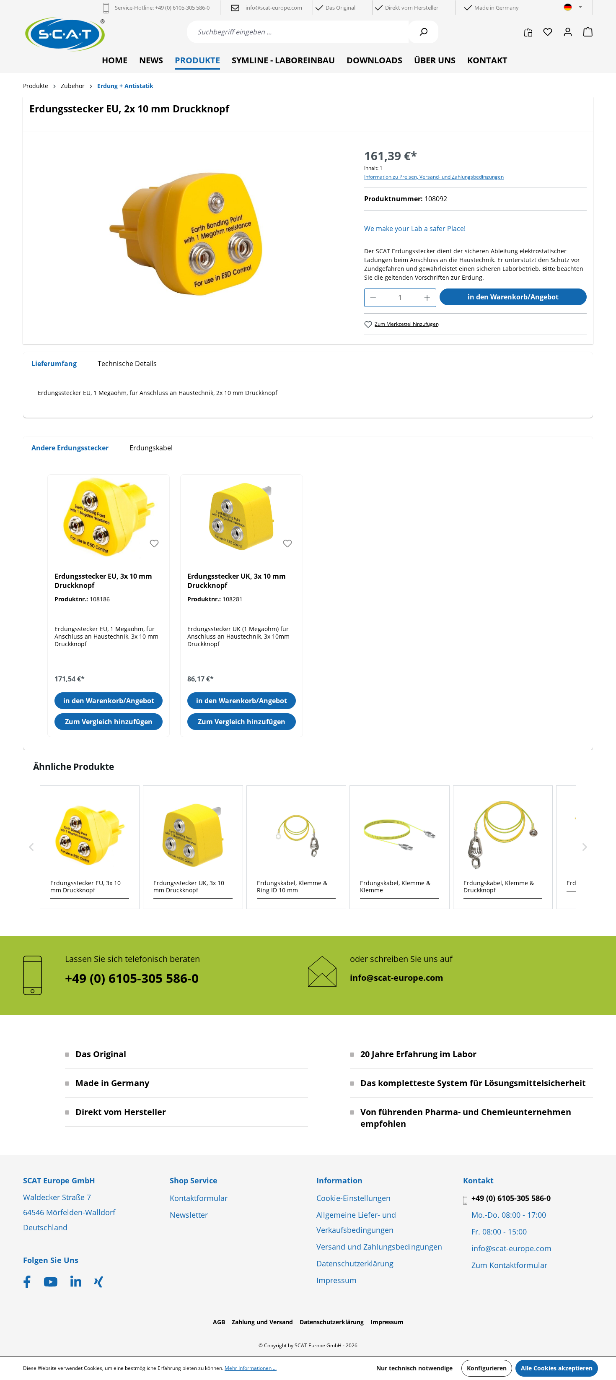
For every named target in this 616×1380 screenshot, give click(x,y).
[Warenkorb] (585, 31)
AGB (219, 1322)
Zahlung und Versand (262, 1322)
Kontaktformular (199, 1198)
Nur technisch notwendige (414, 1368)
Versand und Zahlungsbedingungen (379, 1247)
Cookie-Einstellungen (353, 1198)
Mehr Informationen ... (251, 1368)
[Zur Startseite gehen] (65, 34)
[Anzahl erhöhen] (427, 298)
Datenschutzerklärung (354, 1263)
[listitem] (90, 847)
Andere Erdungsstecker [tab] (70, 447)
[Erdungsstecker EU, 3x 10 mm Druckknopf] (108, 517)
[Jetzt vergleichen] (528, 31)
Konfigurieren (487, 1368)
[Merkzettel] (548, 31)
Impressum (336, 1280)
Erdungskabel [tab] (151, 447)
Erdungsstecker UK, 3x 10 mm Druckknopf (236, 581)
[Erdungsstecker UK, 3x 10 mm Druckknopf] (241, 517)
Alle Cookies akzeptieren (557, 1368)
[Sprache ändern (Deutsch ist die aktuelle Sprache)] (573, 7)
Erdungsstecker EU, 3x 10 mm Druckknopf (103, 581)
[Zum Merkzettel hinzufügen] (154, 543)
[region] (188, 237)
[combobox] (298, 32)
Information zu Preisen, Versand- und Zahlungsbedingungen (434, 176)
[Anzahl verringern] (373, 298)
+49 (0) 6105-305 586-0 (511, 1198)
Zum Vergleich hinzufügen (109, 721)
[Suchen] (423, 32)
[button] (31, 847)
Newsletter (189, 1215)
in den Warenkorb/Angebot (513, 296)
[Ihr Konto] (568, 31)
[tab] (54, 364)
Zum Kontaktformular (509, 1265)
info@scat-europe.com (396, 977)
